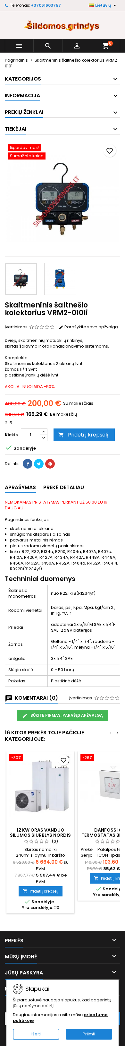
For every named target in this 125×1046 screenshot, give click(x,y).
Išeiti (36, 1034)
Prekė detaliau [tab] (63, 487)
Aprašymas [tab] (20, 487)
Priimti (89, 1034)
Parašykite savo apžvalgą (90, 327)
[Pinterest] (50, 464)
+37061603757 (46, 5)
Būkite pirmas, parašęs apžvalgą (66, 715)
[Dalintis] (27, 464)
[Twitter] (39, 464)
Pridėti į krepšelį (83, 434)
